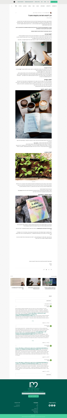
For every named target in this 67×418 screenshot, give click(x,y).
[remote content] (33, 249)
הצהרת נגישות (36, 412)
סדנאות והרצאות (35, 411)
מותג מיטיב (43, 6)
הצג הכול (11, 276)
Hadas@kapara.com (17, 406)
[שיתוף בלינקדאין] (46, 269)
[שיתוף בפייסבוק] (51, 269)
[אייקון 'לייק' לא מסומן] (48, 322)
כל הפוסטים (54, 6)
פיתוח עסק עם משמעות (35, 409)
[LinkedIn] (52, 405)
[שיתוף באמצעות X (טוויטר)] (48, 269)
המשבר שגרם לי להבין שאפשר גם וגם (17, 288)
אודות (37, 405)
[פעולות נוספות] (16, 12)
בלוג (37, 407)
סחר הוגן (24, 6)
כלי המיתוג (48, 6)
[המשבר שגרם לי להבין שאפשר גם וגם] (17, 282)
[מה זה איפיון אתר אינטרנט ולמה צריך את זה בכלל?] (33, 282)
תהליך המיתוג (36, 408)
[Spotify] (14, 2)
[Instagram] (54, 405)
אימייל (22, 392)
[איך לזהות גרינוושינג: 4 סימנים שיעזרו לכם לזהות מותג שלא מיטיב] (49, 282)
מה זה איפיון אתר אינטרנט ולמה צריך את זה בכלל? (33, 288)
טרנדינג (20, 6)
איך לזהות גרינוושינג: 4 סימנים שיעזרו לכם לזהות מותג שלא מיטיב (50, 288)
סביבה (37, 6)
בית (37, 404)
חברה (33, 6)
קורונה (29, 6)
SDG (16, 6)
